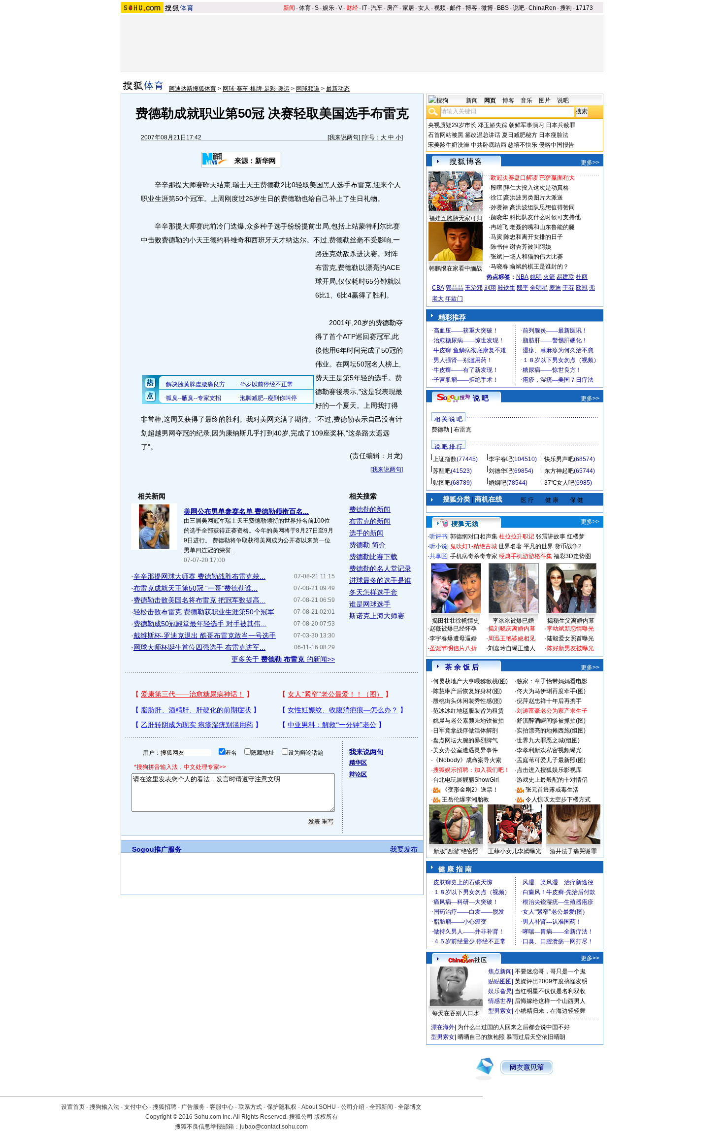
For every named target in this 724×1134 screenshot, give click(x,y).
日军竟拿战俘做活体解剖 (465, 730)
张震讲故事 (550, 536)
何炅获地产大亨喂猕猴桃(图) (470, 681)
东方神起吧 (559, 470)
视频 (440, 7)
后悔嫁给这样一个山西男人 (550, 1001)
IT (364, 7)
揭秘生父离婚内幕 (570, 620)
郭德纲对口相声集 (473, 536)
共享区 (438, 556)
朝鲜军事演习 (526, 125)
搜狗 (566, 7)
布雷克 (462, 429)
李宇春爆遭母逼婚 (453, 638)
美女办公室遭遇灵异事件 (465, 750)
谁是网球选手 (370, 604)
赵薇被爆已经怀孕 (453, 628)
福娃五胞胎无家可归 (455, 218)
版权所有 (326, 1116)
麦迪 (555, 287)
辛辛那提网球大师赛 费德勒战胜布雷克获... (199, 576)
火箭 (549, 276)
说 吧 (481, 398)
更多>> (590, 162)
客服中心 (221, 1106)
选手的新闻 (366, 533)
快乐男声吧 (559, 459)
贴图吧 (442, 482)
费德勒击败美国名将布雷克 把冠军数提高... (199, 600)
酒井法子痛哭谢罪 (573, 851)
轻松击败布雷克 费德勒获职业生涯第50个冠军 (203, 612)
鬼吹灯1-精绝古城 (473, 546)
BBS (503, 7)
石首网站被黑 (445, 135)
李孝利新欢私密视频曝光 (549, 750)
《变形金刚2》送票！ (470, 789)
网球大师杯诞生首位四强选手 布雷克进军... (199, 647)
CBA (438, 287)
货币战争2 (568, 546)
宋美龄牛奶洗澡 (448, 144)
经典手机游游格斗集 (525, 556)
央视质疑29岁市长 (452, 125)
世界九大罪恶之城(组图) (548, 740)
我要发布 (404, 849)
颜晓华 (499, 217)
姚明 (536, 276)
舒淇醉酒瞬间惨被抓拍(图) (551, 720)
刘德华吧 (500, 470)
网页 (490, 100)
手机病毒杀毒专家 (473, 556)
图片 (545, 100)
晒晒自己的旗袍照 (481, 1037)
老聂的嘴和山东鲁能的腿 (542, 227)
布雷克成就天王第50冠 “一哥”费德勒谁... (195, 588)
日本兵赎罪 (560, 125)
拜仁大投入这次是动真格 (536, 187)
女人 (424, 7)
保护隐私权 (281, 1106)
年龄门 (454, 298)
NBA (522, 276)
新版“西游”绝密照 (456, 851)
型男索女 (500, 1010)
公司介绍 (352, 1106)
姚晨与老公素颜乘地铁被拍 (468, 720)
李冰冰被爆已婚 (513, 620)
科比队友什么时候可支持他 (545, 217)
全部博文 (410, 1106)
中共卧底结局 (488, 144)
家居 (408, 7)
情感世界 (500, 1001)
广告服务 (193, 1106)
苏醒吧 (442, 470)
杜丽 (582, 276)
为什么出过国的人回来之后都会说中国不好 (514, 1027)
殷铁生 (506, 287)
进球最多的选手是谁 (380, 580)
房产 (392, 7)
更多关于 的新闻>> (283, 659)
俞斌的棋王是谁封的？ (539, 266)
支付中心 (136, 1106)
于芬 (568, 287)
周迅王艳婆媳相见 (511, 638)
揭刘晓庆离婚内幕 (511, 628)
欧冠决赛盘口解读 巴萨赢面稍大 (533, 177)
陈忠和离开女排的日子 (533, 236)
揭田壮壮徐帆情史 (455, 620)
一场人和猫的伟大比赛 (533, 256)
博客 (471, 7)
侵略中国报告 (556, 144)
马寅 (496, 236)
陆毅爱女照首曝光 (570, 638)
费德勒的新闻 (370, 509)
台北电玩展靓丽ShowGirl (466, 779)
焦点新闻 (500, 971)
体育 (305, 7)
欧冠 (582, 287)
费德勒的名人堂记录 (380, 568)
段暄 (496, 187)
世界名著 (510, 546)
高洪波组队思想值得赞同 (542, 207)
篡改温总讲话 (482, 135)
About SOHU (318, 1106)
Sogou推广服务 (157, 849)
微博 (487, 7)
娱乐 (328, 7)
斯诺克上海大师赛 (376, 616)
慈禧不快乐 (522, 144)
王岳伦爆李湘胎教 (465, 799)
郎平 (522, 287)
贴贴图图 (500, 981)
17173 (584, 7)
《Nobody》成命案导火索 (467, 760)
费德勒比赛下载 (373, 557)
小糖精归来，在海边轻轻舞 (550, 1010)
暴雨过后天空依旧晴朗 (535, 1037)
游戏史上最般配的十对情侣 (552, 779)
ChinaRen (542, 7)
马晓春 (499, 266)
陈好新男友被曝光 (570, 648)
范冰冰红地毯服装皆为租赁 (468, 710)
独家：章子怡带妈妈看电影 (552, 681)
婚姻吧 (497, 482)
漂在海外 (443, 1027)
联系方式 (250, 1106)
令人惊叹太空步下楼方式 (558, 799)
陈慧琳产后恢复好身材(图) (467, 691)
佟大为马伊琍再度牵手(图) (551, 691)
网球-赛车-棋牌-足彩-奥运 (256, 88)
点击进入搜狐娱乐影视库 (549, 770)
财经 (352, 7)
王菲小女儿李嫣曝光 (514, 851)
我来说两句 (344, 137)
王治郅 (474, 287)
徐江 (496, 197)
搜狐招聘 (164, 1106)
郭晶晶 (454, 287)
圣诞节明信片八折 (453, 648)
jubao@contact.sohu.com (274, 1126)
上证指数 (445, 459)
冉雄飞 (499, 227)
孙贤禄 (499, 207)
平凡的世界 (538, 546)
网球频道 (308, 88)
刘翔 (490, 287)
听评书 (438, 536)
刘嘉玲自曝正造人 (511, 648)
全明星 (539, 287)
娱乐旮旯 (500, 991)
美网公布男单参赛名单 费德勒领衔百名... (246, 511)
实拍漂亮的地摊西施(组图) (551, 730)
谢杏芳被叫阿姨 (530, 246)
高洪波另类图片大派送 (533, 197)
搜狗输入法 (104, 1106)
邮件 (455, 7)
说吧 (519, 7)
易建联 (565, 276)
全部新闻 (381, 1106)
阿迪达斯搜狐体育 (192, 88)
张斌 (496, 256)
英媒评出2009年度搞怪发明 (551, 981)
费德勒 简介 (367, 545)
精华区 (358, 762)
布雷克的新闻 (370, 521)
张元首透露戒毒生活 (552, 789)
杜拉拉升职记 (516, 536)
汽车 (377, 7)
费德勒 (440, 429)
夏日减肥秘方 (519, 135)
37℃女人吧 (559, 482)
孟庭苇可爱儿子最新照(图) (551, 760)
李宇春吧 (500, 459)
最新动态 (338, 88)
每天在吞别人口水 (455, 1013)
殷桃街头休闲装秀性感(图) (467, 701)
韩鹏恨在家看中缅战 (455, 268)
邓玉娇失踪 (492, 125)
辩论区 (358, 774)
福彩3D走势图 (572, 556)
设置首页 (73, 1106)
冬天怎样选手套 (373, 592)
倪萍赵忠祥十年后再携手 (549, 701)
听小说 (438, 546)
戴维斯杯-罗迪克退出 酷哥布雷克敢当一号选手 (204, 635)
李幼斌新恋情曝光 (570, 628)
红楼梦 (576, 536)
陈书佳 (499, 246)
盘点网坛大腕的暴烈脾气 (465, 740)
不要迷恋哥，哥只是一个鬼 (550, 971)
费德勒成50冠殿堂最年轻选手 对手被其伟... (199, 624)
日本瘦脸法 (553, 135)
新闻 (289, 7)
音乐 (526, 100)
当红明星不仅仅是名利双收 (550, 991)
